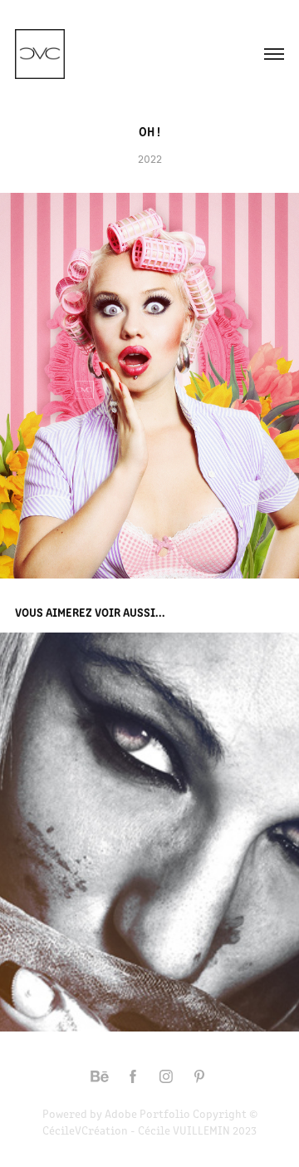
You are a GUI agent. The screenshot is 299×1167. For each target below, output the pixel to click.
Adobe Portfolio (147, 1113)
